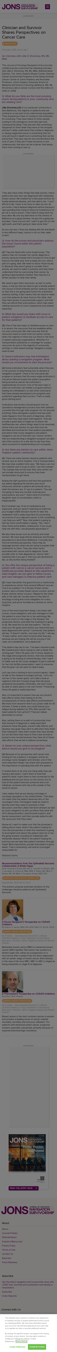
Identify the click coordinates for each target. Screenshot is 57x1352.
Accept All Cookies (37, 1347)
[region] (28, 1333)
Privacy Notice (21, 1341)
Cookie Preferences (17, 1347)
